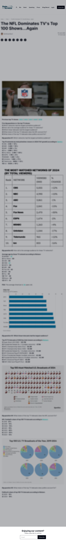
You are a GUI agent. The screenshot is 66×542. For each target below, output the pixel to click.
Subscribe (42, 537)
